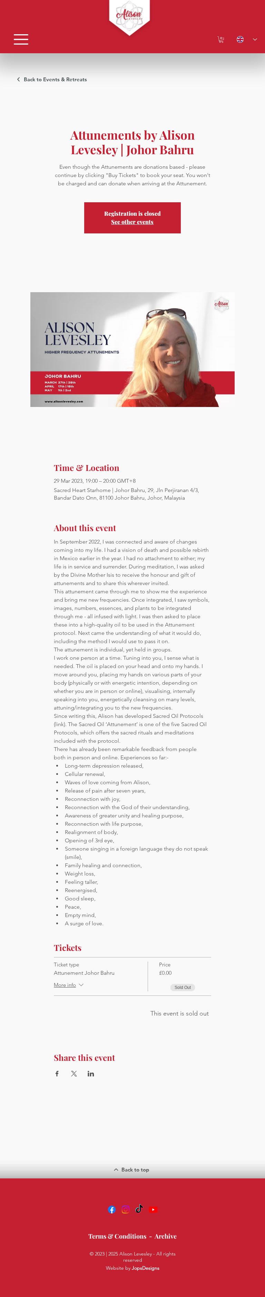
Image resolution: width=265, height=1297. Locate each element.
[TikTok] (139, 1209)
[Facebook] (112, 1209)
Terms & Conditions (117, 1236)
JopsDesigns (145, 1268)
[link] (221, 39)
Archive (166, 1236)
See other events (132, 221)
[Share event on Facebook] (57, 1073)
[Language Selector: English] (243, 39)
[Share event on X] (74, 1073)
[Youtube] (153, 1209)
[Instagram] (125, 1209)
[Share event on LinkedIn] (91, 1073)
